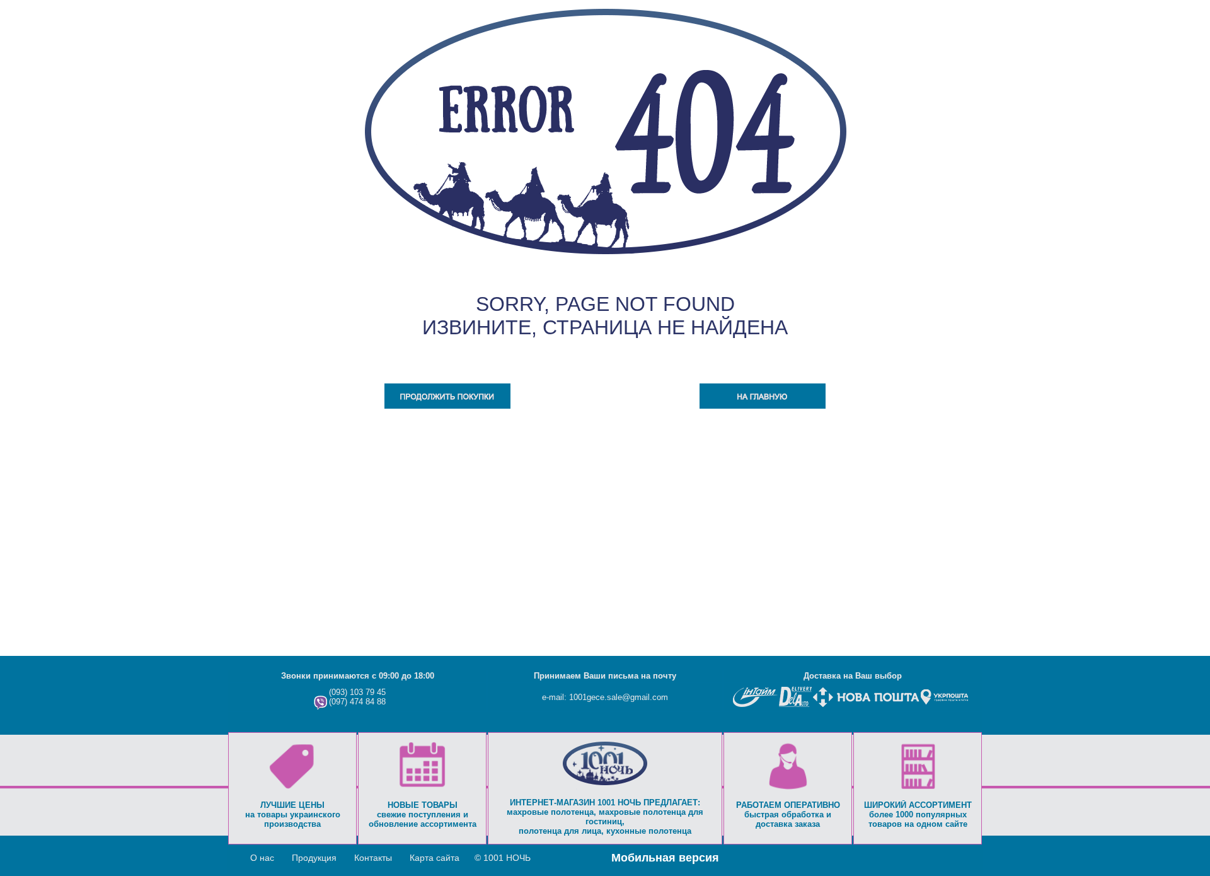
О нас (262, 858)
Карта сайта (434, 858)
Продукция (314, 858)
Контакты (373, 858)
